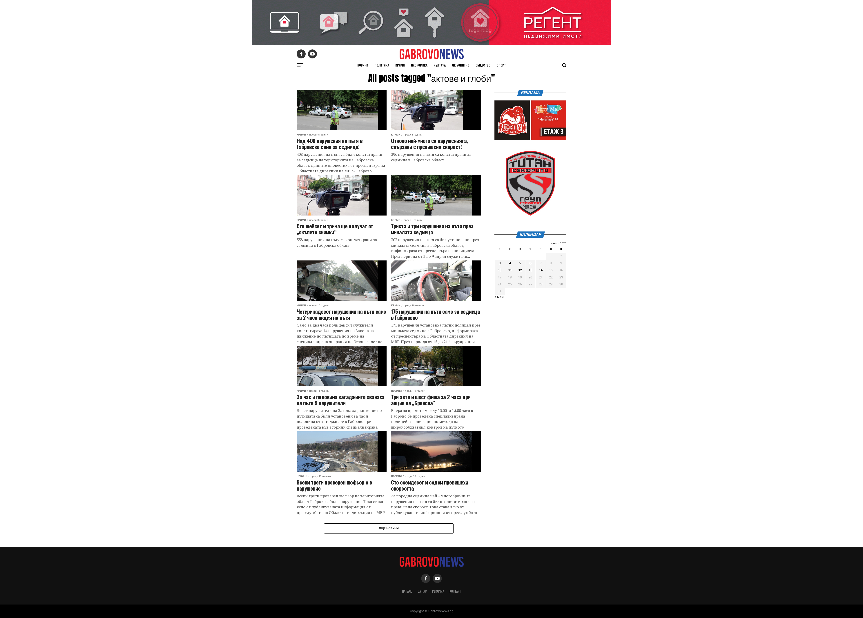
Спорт (501, 65)
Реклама (438, 591)
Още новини (389, 528)
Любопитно (460, 65)
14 (541, 270)
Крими (400, 65)
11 (510, 270)
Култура (440, 65)
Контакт (455, 591)
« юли (499, 297)
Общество (483, 65)
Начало (407, 591)
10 (499, 270)
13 (530, 270)
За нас (422, 591)
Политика (381, 65)
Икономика (419, 65)
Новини (362, 65)
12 (520, 270)
